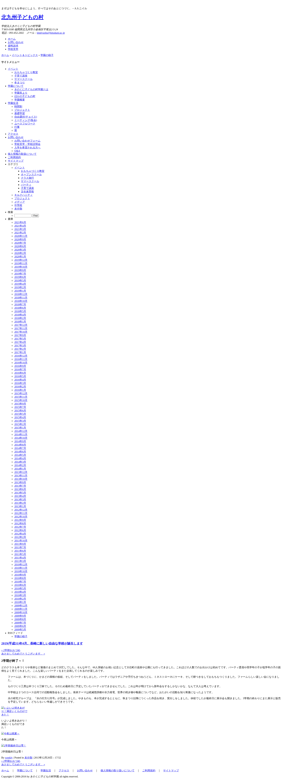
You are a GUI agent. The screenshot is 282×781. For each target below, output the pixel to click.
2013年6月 (20, 489)
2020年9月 (20, 239)
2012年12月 (20, 509)
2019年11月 (20, 263)
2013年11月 (20, 475)
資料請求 (13, 45)
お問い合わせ (16, 42)
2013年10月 (20, 479)
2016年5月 (20, 376)
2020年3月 (20, 249)
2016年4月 (20, 379)
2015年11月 (20, 396)
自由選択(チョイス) (25, 116)
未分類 (18, 208)
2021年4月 (20, 225)
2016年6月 (20, 373)
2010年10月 (20, 571)
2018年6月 (20, 308)
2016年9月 (20, 366)
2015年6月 (20, 410)
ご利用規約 (148, 770)
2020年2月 (20, 253)
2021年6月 (20, 222)
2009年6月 (20, 626)
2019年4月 (20, 284)
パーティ (26, 184)
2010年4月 (20, 592)
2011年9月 (20, 544)
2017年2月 (20, 349)
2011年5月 (20, 554)
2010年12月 (20, 564)
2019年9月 (20, 270)
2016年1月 (20, 390)
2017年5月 (20, 338)
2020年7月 (20, 242)
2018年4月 (20, 314)
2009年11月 (20, 609)
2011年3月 (20, 561)
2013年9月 (20, 482)
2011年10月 (20, 540)
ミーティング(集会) (25, 120)
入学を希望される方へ (27, 147)
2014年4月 (20, 458)
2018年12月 (20, 294)
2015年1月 (20, 427)
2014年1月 (20, 468)
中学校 (18, 205)
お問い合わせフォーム (27, 140)
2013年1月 (20, 506)
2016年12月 (20, 355)
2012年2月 (20, 537)
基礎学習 (19, 113)
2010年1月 (20, 602)
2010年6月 (20, 585)
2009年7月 (20, 622)
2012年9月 (20, 520)
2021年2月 (20, 232)
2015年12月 (20, 393)
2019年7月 (20, 273)
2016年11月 (20, 359)
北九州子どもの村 (22, 17)
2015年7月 (20, 407)
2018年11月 (20, 297)
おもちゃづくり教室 (26, 72)
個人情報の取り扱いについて (117, 770)
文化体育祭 (27, 191)
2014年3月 (20, 461)
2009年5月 (20, 629)
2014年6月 (20, 451)
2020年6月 (20, 246)
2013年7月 (20, 485)
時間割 (18, 106)
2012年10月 (20, 516)
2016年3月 (20, 383)
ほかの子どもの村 (24, 96)
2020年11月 (20, 236)
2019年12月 (20, 260)
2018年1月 (20, 321)
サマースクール (23, 79)
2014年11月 (20, 434)
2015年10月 (20, 400)
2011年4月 (20, 557)
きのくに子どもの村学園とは (31, 89)
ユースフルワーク (24, 123)
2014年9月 (20, 441)
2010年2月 (20, 598)
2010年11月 (20, 568)
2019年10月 (20, 266)
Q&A (17, 150)
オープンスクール (31, 174)
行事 (17, 127)
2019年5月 (20, 280)
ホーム (12, 38)
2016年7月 (20, 369)
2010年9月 (20, 574)
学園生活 (45, 770)
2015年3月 (20, 420)
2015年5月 (20, 414)
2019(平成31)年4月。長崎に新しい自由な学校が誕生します (42, 643)
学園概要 (19, 99)
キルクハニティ (23, 195)
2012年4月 (20, 533)
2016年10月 (20, 362)
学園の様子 (47, 55)
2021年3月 (20, 229)
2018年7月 (20, 304)
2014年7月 (20, 448)
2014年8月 (20, 444)
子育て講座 (20, 75)
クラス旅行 (27, 177)
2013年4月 (20, 496)
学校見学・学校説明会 (27, 144)
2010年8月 (20, 578)
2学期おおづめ (10, 650)
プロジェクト (22, 110)
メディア (19, 201)
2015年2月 (20, 424)
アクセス (64, 770)
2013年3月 (20, 499)
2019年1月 (20, 290)
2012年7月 (20, 527)
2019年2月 (20, 287)
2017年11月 (20, 328)
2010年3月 (20, 595)
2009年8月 (20, 619)
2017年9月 (20, 335)
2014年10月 (20, 438)
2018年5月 (20, 311)
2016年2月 (20, 386)
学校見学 (13, 49)
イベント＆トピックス (25, 55)
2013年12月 (20, 472)
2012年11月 (20, 513)
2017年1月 (20, 352)
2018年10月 (20, 301)
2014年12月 (20, 431)
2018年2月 (20, 318)
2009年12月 (20, 605)
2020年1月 (20, 256)
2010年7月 (20, 581)
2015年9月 (20, 403)
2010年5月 (20, 588)
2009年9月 (20, 615)
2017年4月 (20, 342)
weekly (9, 757)
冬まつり (19, 82)
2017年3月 (20, 345)
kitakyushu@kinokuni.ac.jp (51, 32)
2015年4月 (20, 417)
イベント (19, 167)
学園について (25, 770)
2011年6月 (20, 550)
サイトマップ (171, 770)
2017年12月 (20, 325)
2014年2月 (20, 465)
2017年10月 (20, 331)
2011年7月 (20, 547)
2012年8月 (20, 523)
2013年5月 (20, 492)
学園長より (20, 92)
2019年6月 (20, 277)
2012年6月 (20, 530)
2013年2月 (20, 503)
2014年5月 (20, 455)
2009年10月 (20, 612)
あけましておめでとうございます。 (23, 653)
